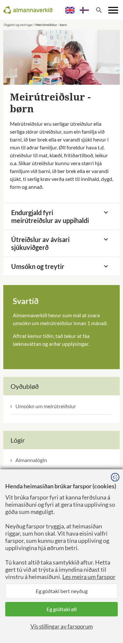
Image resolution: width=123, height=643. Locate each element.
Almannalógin (31, 460)
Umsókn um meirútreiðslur (45, 406)
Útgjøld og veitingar (18, 25)
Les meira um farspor (88, 576)
